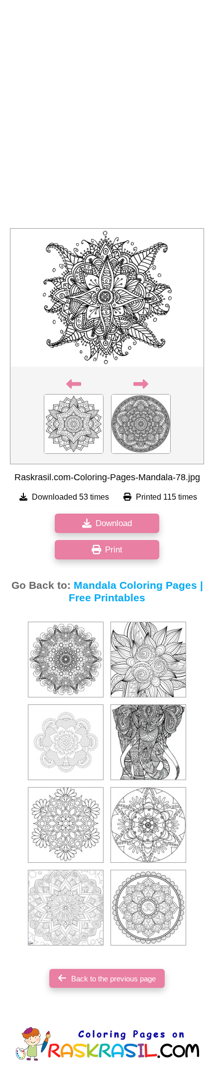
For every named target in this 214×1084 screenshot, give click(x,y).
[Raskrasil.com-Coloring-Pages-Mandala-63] (66, 825)
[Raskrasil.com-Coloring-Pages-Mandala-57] (148, 742)
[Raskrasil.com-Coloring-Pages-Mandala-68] (66, 742)
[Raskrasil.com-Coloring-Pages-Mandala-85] (148, 908)
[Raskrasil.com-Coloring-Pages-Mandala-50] (148, 659)
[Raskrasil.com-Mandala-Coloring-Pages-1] (66, 908)
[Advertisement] (107, 117)
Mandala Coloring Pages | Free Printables (136, 591)
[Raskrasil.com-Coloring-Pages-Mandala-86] (148, 825)
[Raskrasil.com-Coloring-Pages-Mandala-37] (66, 659)
